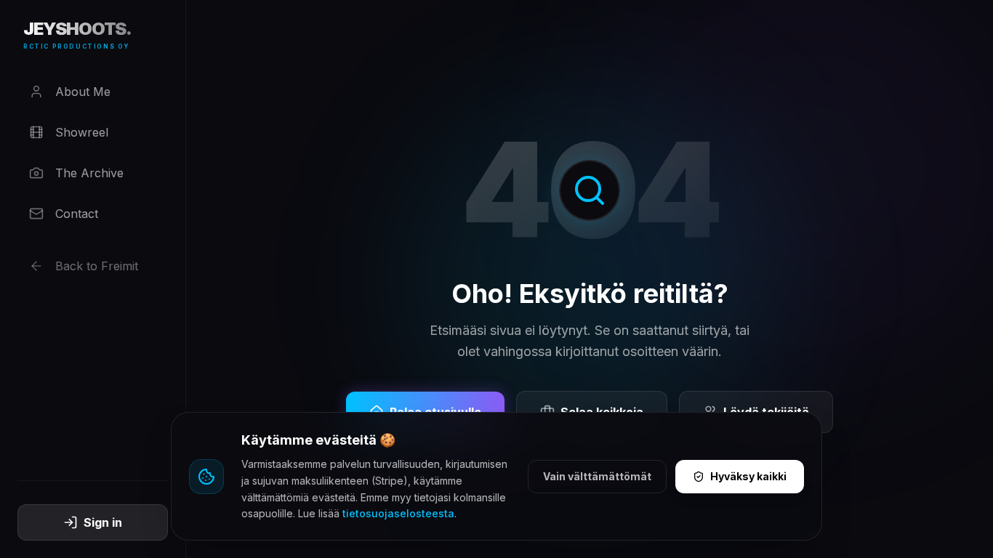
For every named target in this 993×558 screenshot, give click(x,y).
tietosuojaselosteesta (398, 513)
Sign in (103, 522)
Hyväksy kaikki (748, 476)
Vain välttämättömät (597, 476)
